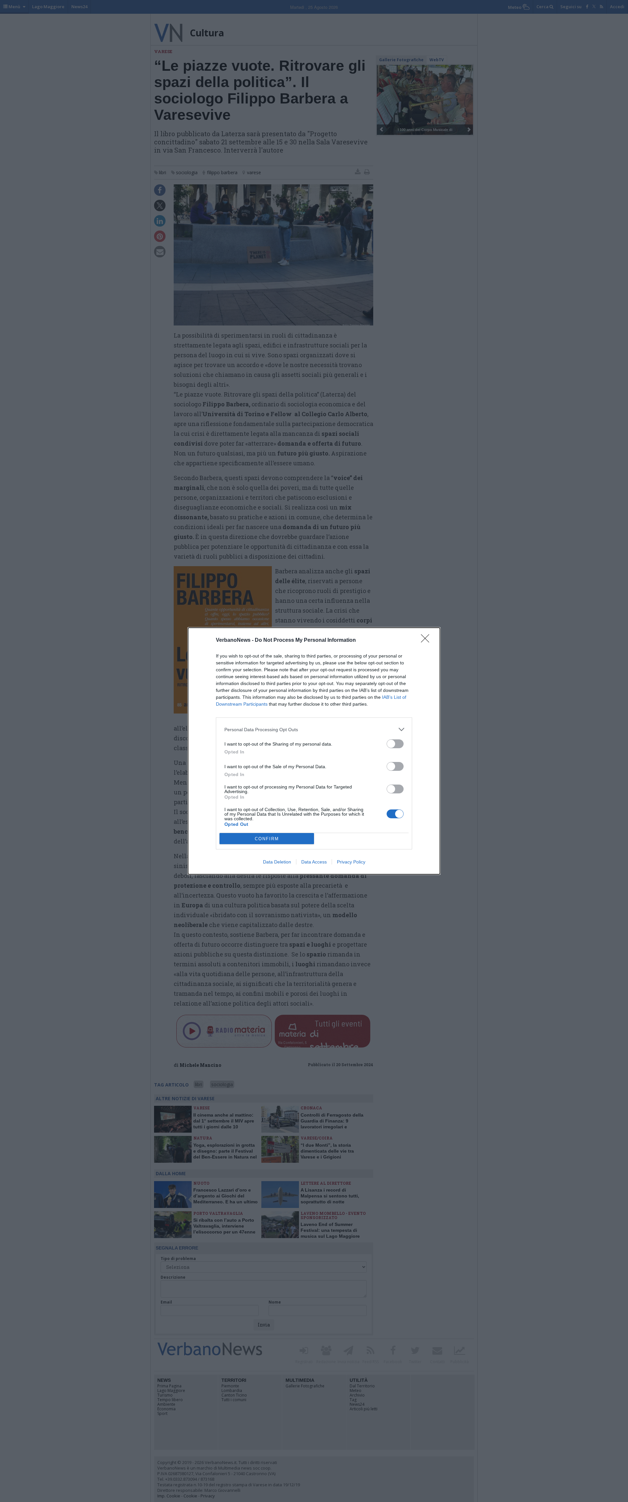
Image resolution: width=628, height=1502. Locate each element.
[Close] (427, 640)
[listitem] (314, 729)
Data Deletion (277, 861)
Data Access (314, 861)
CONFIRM (267, 838)
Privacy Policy (351, 861)
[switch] (395, 743)
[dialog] (314, 751)
